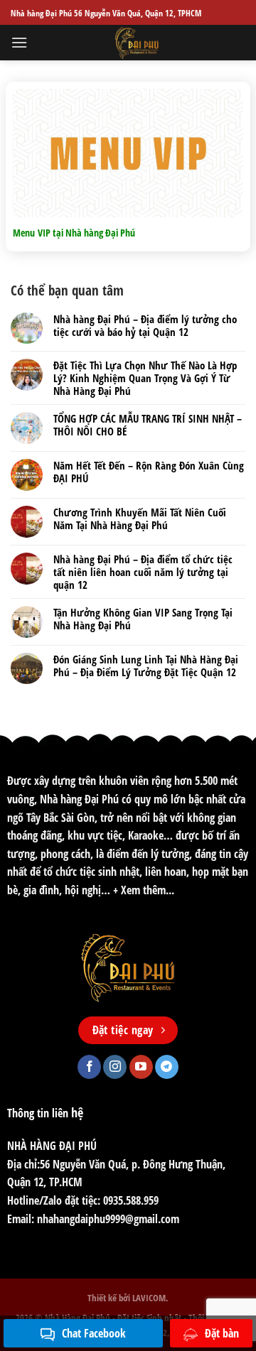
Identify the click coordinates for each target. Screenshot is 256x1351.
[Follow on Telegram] (166, 1067)
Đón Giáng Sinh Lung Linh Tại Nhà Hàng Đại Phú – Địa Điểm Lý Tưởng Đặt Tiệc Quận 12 (145, 665)
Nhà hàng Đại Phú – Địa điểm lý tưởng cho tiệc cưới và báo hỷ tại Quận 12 (145, 325)
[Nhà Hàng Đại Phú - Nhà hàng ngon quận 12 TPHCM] (136, 42)
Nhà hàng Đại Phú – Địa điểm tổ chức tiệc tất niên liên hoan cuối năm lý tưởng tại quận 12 (143, 572)
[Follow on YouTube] (141, 1067)
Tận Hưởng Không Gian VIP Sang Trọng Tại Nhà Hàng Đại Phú (143, 618)
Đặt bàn (222, 1333)
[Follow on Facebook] (89, 1067)
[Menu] (19, 42)
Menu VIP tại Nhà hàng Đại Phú (74, 233)
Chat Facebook (94, 1333)
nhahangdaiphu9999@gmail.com (108, 1219)
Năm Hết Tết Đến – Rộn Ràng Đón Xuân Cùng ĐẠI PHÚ (148, 471)
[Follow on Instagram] (115, 1067)
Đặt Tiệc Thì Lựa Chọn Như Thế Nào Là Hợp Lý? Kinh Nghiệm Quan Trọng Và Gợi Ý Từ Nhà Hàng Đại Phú (145, 378)
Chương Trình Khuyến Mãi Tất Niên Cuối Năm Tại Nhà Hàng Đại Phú (139, 518)
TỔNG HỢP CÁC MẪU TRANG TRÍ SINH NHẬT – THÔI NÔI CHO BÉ (147, 425)
